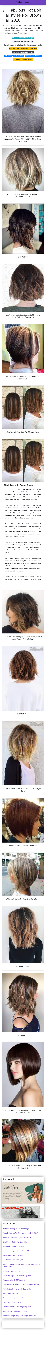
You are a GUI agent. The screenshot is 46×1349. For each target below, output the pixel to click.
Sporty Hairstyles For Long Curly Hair (17, 1307)
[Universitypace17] (21, 1212)
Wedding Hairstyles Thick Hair (14, 1298)
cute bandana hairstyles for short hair (23, 49)
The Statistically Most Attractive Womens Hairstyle (21, 1284)
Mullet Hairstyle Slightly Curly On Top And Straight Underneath (21, 1265)
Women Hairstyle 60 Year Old (14, 1280)
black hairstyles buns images (23, 38)
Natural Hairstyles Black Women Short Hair (19, 1251)
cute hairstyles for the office (23, 41)
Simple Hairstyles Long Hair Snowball (17, 1237)
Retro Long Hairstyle (10, 1293)
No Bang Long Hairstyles (12, 1271)
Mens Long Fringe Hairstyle (13, 1255)
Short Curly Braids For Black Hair (15, 1242)
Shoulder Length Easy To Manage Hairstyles (19, 1316)
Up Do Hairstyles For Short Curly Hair (17, 1276)
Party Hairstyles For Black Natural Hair (17, 1289)
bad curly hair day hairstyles (23, 52)
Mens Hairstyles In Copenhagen (15, 1311)
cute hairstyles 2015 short (13, 56)
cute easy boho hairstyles (23, 59)
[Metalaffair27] (23, 1193)
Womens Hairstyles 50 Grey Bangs (16, 1229)
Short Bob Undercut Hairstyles (14, 1246)
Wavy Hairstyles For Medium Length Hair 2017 (20, 1233)
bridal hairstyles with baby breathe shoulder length (23, 45)
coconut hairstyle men (33, 56)
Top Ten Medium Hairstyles (13, 1260)
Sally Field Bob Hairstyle (12, 1302)
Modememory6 (22, 2)
